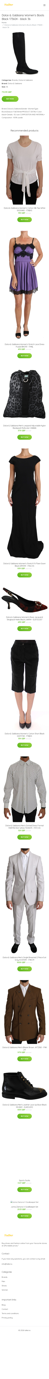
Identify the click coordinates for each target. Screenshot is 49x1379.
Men (3, 1281)
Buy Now (10, 99)
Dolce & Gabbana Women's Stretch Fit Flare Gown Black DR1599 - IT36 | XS (24, 564)
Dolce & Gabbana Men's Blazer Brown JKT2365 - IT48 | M (25, 1048)
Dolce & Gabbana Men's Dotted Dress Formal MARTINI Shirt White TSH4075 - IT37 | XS (24, 826)
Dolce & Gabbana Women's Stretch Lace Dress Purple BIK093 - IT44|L (24, 345)
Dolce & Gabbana (26, 80)
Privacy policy (7, 1318)
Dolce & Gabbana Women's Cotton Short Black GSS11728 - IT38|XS (24, 734)
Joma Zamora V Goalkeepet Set (24, 1207)
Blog (3, 1305)
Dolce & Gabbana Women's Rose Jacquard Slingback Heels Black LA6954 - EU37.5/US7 (24, 618)
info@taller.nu (7, 1264)
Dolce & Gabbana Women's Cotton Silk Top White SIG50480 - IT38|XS (24, 209)
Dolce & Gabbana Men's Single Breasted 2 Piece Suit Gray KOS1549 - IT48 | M (24, 958)
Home (4, 22)
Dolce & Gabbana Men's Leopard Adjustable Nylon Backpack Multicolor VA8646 (24, 426)
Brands (15, 80)
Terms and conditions (10, 1313)
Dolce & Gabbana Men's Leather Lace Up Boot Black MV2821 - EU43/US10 (24, 1106)
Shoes (4, 1286)
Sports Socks (24, 1180)
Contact (5, 1309)
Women (5, 1290)
